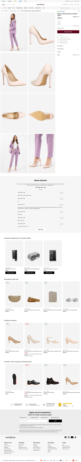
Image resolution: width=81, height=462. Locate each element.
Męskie (8, 4)
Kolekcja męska (44, 417)
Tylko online (31, 7)
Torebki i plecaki (19, 7)
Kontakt (49, 451)
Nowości (9, 7)
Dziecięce (13, 4)
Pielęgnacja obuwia (65, 446)
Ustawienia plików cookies (9, 451)
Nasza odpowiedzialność (52, 448)
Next (72, 298)
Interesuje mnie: (23, 417)
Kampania (35, 444)
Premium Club (21, 444)
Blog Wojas (50, 446)
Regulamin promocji (7, 453)
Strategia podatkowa (51, 447)
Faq (63, 444)
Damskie (3, 4)
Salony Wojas (35, 446)
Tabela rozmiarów (65, 448)
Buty (14, 7)
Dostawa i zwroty (7, 446)
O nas (49, 444)
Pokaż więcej (40, 229)
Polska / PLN (76, 1)
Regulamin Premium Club (23, 448)
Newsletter (21, 446)
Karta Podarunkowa (36, 447)
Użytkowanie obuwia (66, 447)
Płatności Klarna (36, 450)
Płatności (5, 444)
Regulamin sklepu (7, 448)
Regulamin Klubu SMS (23, 447)
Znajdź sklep (67, 1)
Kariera (49, 450)
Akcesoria (26, 7)
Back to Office (38, 7)
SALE (5, 7)
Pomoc (72, 1)
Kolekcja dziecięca (55, 417)
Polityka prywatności (8, 450)
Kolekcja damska (34, 417)
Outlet (43, 7)
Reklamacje (6, 447)
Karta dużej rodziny (36, 448)
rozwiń (56, 431)
